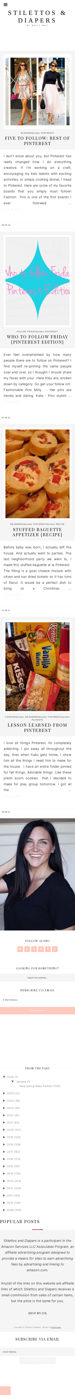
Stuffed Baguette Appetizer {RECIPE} (37, 531)
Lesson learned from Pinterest (37, 727)
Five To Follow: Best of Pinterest (37, 140)
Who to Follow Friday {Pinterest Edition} (37, 339)
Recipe (60, 524)
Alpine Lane (56, 1327)
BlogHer (26, 133)
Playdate (37, 720)
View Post (12, 209)
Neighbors (17, 524)
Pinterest (47, 133)
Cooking (10, 717)
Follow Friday (26, 332)
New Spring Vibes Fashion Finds (40, 1086)
